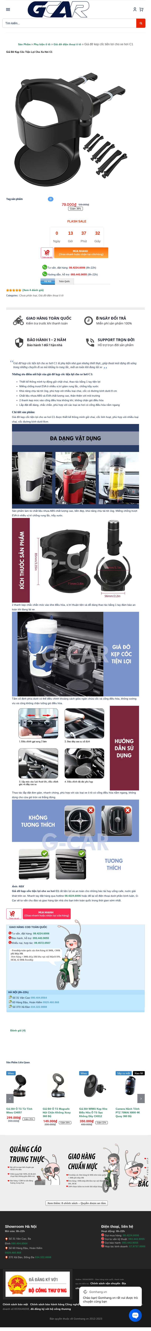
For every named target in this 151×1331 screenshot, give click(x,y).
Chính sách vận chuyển (105, 1283)
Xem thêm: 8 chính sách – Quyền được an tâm (77, 1203)
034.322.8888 (39, 1006)
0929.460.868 (51, 1002)
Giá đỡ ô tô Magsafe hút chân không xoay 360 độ (57, 1112)
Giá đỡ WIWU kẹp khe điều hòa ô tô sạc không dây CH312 (93, 1112)
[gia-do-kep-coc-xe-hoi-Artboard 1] (70, 129)
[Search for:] (69, 23)
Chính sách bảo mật (15, 1304)
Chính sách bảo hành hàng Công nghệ (54, 1304)
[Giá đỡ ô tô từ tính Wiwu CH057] (20, 1085)
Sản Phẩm (24, 44)
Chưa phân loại (28, 295)
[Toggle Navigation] (8, 9)
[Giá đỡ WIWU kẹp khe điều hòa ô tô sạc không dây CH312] (93, 1085)
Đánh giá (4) (18, 1030)
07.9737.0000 (137, 1246)
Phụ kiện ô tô (42, 44)
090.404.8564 (39, 997)
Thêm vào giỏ (47, 257)
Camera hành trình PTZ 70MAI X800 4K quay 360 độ (128, 1112)
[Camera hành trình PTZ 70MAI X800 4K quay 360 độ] (130, 1085)
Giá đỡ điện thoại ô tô (67, 44)
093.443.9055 (79, 274)
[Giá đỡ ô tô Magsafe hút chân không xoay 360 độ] (57, 1085)
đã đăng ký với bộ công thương (51, 1308)
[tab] (6, 352)
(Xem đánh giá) (33, 290)
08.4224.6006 (77, 267)
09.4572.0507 (42, 942)
